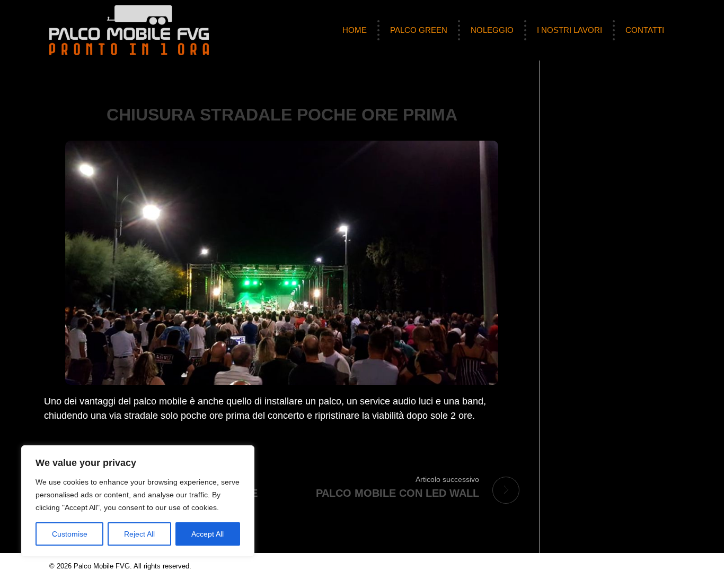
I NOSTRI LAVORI (569, 29)
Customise (69, 534)
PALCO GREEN (418, 29)
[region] (137, 501)
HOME (354, 29)
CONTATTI (644, 29)
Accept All (207, 534)
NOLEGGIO (492, 29)
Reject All (139, 534)
